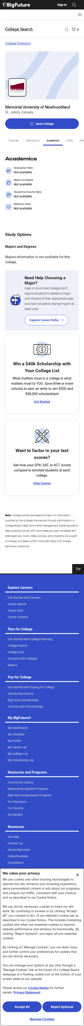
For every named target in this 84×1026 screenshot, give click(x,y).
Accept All (22, 1007)
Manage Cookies (42, 1019)
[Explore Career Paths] (42, 300)
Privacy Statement (27, 992)
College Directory (18, 43)
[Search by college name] (66, 29)
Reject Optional (62, 1007)
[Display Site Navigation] (79, 14)
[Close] (77, 875)
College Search (19, 29)
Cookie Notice (38, 988)
